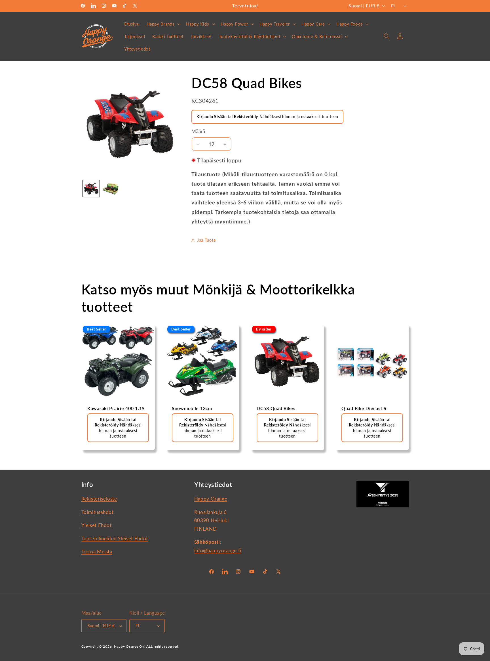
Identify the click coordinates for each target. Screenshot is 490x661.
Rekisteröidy (246, 116)
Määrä (198, 132)
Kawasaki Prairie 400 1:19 (116, 408)
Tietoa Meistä (96, 552)
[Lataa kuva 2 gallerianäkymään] (110, 188)
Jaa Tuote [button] (206, 239)
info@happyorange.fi (217, 550)
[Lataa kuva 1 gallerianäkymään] (91, 188)
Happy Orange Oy (129, 646)
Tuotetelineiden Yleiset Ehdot (114, 538)
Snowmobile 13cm (192, 408)
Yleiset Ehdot (96, 525)
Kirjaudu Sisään (212, 116)
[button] (163, 24)
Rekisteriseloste (99, 499)
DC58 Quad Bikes (276, 408)
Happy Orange (210, 499)
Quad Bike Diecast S (363, 408)
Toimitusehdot (97, 512)
